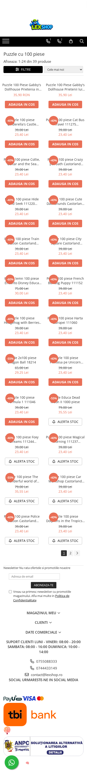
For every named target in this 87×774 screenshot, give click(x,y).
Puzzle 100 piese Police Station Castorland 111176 (22, 518)
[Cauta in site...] (82, 41)
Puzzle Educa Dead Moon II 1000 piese (65, 399)
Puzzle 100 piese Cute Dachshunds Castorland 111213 (65, 201)
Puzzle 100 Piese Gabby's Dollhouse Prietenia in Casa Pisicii (21, 87)
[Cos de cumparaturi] (71, 41)
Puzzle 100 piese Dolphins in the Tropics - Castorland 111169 (65, 518)
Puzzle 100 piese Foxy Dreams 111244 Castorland (22, 439)
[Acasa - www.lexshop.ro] (43, 25)
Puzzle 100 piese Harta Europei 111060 (65, 320)
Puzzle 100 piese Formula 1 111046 (21, 399)
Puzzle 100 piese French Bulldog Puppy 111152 (65, 280)
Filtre (25, 69)
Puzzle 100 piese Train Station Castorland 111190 (21, 241)
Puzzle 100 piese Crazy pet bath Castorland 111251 (65, 161)
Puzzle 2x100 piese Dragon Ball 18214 (21, 360)
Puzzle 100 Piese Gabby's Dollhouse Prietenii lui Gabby (65, 87)
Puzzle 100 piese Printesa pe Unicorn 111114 (65, 360)
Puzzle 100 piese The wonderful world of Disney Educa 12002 (22, 478)
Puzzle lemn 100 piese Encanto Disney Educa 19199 (21, 280)
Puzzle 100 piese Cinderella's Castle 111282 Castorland (21, 122)
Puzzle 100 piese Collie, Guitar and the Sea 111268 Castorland (22, 161)
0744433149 (46, 668)
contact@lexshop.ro (46, 674)
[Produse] (6, 42)
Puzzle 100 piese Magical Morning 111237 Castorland (65, 439)
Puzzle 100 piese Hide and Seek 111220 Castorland (22, 201)
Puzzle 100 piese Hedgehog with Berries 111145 (21, 320)
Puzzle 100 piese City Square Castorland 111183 (65, 241)
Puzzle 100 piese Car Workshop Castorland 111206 (65, 478)
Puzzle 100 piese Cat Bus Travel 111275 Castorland (65, 122)
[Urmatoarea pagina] (77, 553)
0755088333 (46, 661)
